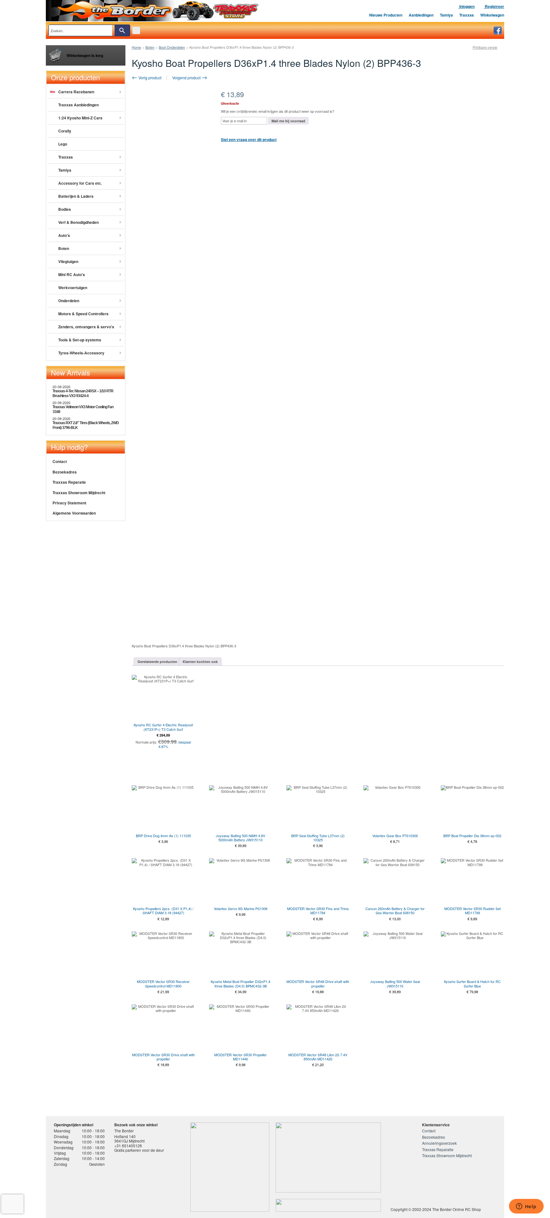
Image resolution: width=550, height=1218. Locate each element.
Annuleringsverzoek (439, 1143)
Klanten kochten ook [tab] (200, 661)
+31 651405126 (128, 1145)
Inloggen (466, 6)
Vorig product (149, 77)
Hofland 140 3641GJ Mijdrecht (129, 1138)
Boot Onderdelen (172, 47)
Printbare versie (485, 47)
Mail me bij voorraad (288, 120)
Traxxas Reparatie (69, 482)
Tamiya (446, 15)
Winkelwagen (492, 15)
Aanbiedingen (421, 15)
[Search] (122, 30)
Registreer (494, 6)
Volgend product (186, 77)
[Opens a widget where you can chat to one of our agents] (526, 1207)
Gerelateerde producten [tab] (157, 661)
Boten (149, 47)
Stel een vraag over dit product (249, 139)
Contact (60, 461)
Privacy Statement (69, 503)
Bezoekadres (65, 472)
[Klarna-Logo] (105, 1190)
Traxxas (466, 15)
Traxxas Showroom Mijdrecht (79, 492)
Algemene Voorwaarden (74, 513)
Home (136, 47)
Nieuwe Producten (385, 15)
